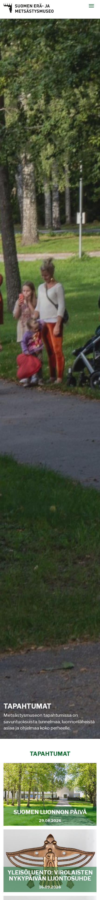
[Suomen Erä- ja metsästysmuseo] (28, 8)
